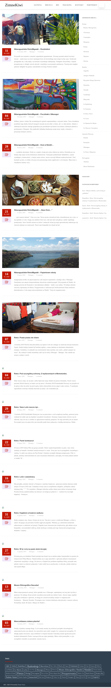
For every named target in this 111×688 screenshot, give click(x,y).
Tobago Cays (56, 677)
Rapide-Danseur (90, 673)
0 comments (41, 51)
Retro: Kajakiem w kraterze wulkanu (28, 513)
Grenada (85, 90)
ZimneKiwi (14, 5)
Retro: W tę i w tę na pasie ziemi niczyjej (30, 549)
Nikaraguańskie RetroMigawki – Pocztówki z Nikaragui (36, 114)
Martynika (86, 99)
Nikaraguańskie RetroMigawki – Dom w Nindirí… (34, 145)
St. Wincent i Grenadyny (90, 128)
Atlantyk (86, 162)
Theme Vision (21, 685)
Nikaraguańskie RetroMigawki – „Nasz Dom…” (33, 210)
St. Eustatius (87, 109)
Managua (40, 670)
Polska (85, 47)
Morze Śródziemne (89, 166)
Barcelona (44, 666)
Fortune (81, 666)
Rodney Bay (99, 673)
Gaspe (87, 666)
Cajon (66, 666)
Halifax (98, 666)
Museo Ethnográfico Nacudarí (26, 585)
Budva (61, 666)
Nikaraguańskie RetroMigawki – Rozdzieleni (32, 49)
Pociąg (28, 673)
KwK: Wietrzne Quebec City (98, 213)
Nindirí (87, 669)
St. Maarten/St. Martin (89, 123)
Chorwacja (86, 32)
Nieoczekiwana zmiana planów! (27, 621)
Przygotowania (69, 673)
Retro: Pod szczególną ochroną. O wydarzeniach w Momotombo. (40, 374)
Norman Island (97, 669)
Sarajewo (48, 677)
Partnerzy (92, 5)
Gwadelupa (86, 94)
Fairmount (73, 666)
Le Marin (17, 670)
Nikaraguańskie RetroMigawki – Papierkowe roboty (35, 272)
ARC (8, 666)
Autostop (33, 666)
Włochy (85, 61)
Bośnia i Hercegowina (89, 28)
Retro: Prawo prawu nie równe (26, 338)
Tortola (64, 677)
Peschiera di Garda (10, 673)
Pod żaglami (35, 673)
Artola (13, 666)
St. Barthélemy (87, 104)
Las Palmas (9, 670)
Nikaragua (32, 51)
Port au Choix (44, 673)
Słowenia (86, 51)
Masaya (48, 670)
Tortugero (71, 677)
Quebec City (81, 673)
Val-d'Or (83, 677)
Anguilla (86, 71)
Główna (38, 5)
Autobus (21, 666)
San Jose (41, 677)
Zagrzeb (96, 677)
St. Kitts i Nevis (88, 114)
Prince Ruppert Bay (55, 673)
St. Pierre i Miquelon (89, 152)
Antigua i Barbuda (88, 75)
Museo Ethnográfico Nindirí (70, 670)
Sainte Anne (11, 677)
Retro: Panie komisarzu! (24, 441)
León (25, 670)
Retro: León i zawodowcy (24, 477)
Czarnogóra (86, 37)
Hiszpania (86, 42)
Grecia (93, 666)
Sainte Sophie (23, 677)
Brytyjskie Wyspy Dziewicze (91, 80)
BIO (57, 5)
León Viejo (32, 669)
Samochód (33, 677)
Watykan (86, 56)
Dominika (86, 85)
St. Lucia (86, 118)
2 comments (39, 376)
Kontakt (79, 5)
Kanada (85, 138)
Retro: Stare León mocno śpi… (26, 407)
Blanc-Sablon (53, 666)
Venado (89, 677)
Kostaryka (86, 142)
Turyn (77, 677)
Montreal (54, 669)
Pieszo (20, 673)
